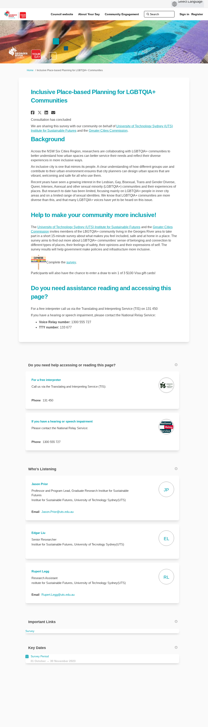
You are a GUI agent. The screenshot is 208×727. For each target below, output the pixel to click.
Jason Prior (39, 484)
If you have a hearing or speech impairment (62, 421)
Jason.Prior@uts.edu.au (57, 511)
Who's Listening (42, 469)
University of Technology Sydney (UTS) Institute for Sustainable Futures (88, 227)
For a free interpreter (46, 380)
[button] (33, 112)
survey (71, 262)
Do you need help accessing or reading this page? (72, 365)
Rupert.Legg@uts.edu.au (58, 594)
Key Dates (37, 648)
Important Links (42, 622)
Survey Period (40, 656)
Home (30, 70)
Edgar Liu (38, 533)
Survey (29, 631)
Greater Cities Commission (108, 130)
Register (197, 14)
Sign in (184, 14)
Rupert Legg (40, 571)
